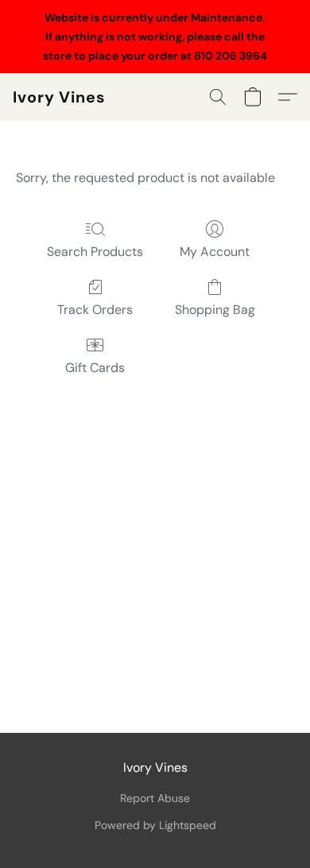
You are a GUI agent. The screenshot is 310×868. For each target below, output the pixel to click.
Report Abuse (155, 798)
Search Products (95, 251)
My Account (215, 251)
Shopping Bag (215, 309)
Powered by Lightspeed (155, 825)
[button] (59, 97)
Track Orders (95, 309)
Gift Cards (95, 367)
